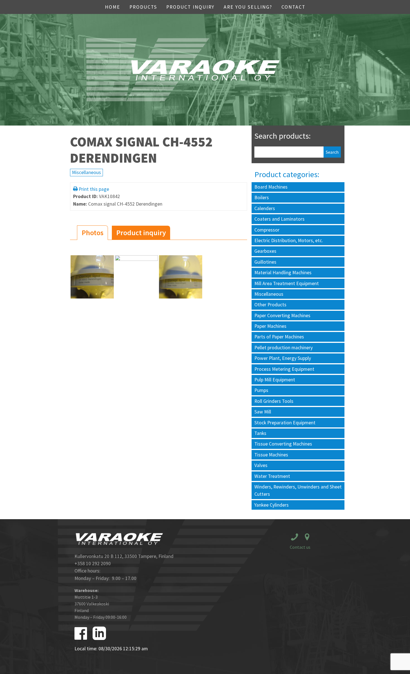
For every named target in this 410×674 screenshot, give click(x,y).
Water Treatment (272, 476)
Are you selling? (248, 7)
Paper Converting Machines (282, 315)
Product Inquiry (190, 7)
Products (143, 7)
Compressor (266, 230)
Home (112, 7)
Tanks (260, 433)
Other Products (270, 305)
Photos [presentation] (92, 232)
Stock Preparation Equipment (284, 423)
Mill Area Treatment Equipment (286, 283)
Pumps (261, 390)
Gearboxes (265, 251)
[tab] (92, 232)
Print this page (94, 189)
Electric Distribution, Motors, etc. (288, 240)
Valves (260, 465)
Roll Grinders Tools (273, 401)
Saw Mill (262, 412)
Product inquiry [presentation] (141, 232)
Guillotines (265, 262)
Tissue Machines (271, 455)
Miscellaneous (86, 172)
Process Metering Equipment (284, 369)
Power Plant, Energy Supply (282, 358)
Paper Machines (270, 326)
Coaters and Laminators (279, 219)
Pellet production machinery (283, 348)
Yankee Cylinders (271, 505)
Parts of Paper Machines (279, 337)
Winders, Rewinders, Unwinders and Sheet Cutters (298, 490)
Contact (293, 7)
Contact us (300, 547)
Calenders (264, 208)
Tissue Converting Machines (283, 444)
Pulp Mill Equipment (274, 380)
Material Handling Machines (283, 272)
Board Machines (271, 187)
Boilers (261, 197)
